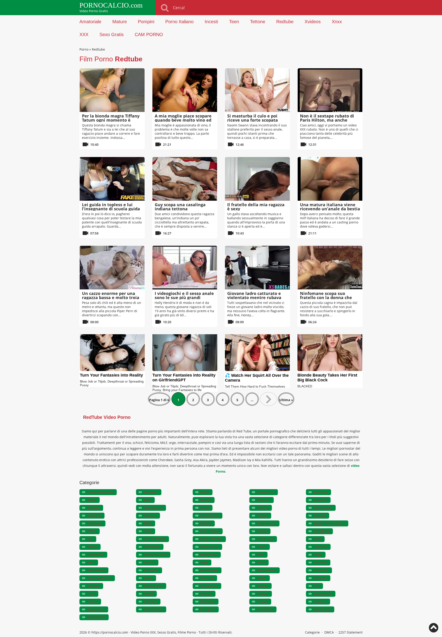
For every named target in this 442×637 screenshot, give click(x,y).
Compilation (209, 515)
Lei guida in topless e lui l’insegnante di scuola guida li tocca (111, 209)
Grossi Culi (265, 539)
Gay (90, 539)
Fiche (147, 531)
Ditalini (205, 523)
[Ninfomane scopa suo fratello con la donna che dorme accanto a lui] (330, 267)
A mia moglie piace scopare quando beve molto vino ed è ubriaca (183, 120)
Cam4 (204, 508)
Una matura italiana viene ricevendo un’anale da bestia (330, 206)
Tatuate (262, 586)
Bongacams (96, 609)
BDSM (91, 500)
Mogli (317, 554)
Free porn (207, 609)
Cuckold (319, 515)
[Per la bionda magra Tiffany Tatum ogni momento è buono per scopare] (112, 90)
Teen (234, 21)
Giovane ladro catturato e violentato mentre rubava (254, 295)
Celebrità (94, 515)
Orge (204, 562)
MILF (260, 554)
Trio (316, 586)
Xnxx (337, 21)
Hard (317, 539)
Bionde (205, 500)
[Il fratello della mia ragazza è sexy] (257, 179)
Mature (119, 21)
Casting (262, 508)
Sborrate (206, 578)
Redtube (285, 21)
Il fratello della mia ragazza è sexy (256, 206)
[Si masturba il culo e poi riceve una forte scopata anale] (257, 90)
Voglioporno (322, 593)
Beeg (147, 500)
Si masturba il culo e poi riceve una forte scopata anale (252, 120)
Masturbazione (155, 554)
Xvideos (313, 21)
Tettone (257, 21)
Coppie (262, 515)
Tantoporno (209, 586)
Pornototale (209, 570)
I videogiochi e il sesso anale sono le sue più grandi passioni (184, 297)
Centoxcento (153, 609)
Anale (204, 492)
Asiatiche (320, 492)
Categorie (312, 632)
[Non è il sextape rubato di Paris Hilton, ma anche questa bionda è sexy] (330, 90)
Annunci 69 (265, 492)
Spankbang (322, 609)
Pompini (146, 21)
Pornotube (265, 609)
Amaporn (150, 492)
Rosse (147, 578)
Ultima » (286, 400)
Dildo (147, 523)
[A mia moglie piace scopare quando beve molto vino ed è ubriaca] (184, 90)
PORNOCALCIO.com (110, 5)
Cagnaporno (152, 508)
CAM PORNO (149, 34)
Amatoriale (90, 21)
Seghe (261, 578)
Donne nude (266, 523)
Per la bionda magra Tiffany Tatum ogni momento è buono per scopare (111, 120)
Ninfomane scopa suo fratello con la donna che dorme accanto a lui (326, 297)
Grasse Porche (211, 539)
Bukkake (93, 508)
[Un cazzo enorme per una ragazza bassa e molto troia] (112, 267)
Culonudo (94, 523)
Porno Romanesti (100, 492)
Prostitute (320, 570)
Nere (90, 562)
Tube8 (148, 593)
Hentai (92, 547)
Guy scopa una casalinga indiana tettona (180, 206)
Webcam (150, 601)
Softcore (93, 586)
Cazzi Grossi (322, 508)
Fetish (91, 531)
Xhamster (207, 601)
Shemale (320, 578)
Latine (261, 547)
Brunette (320, 500)
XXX (83, 34)
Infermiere (151, 547)
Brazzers (263, 500)
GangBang (321, 531)
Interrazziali (209, 547)
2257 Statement (350, 632)
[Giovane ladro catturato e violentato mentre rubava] (257, 267)
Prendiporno (266, 570)
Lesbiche (320, 547)
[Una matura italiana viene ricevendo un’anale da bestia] (330, 179)
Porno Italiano (179, 21)
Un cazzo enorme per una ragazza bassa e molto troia (110, 295)
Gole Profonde (154, 539)
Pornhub (320, 562)
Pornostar (150, 570)
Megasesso (208, 554)
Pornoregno (96, 570)
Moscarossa (96, 617)
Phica (261, 562)
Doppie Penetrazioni (329, 523)
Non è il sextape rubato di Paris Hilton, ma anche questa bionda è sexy (327, 120)
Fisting (262, 531)
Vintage (262, 593)
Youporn (319, 601)
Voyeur (92, 601)
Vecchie (206, 593)
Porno (83, 49)
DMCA (329, 632)
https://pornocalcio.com (109, 632)
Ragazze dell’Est (99, 578)
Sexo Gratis (111, 34)
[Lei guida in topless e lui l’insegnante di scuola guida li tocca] (112, 179)
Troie (91, 593)
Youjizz (262, 601)
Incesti (211, 21)
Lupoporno (95, 554)
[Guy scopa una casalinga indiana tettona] (184, 179)
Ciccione (149, 515)
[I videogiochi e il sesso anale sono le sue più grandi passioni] (184, 267)
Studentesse (153, 586)
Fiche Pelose (209, 531)
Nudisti (149, 562)
